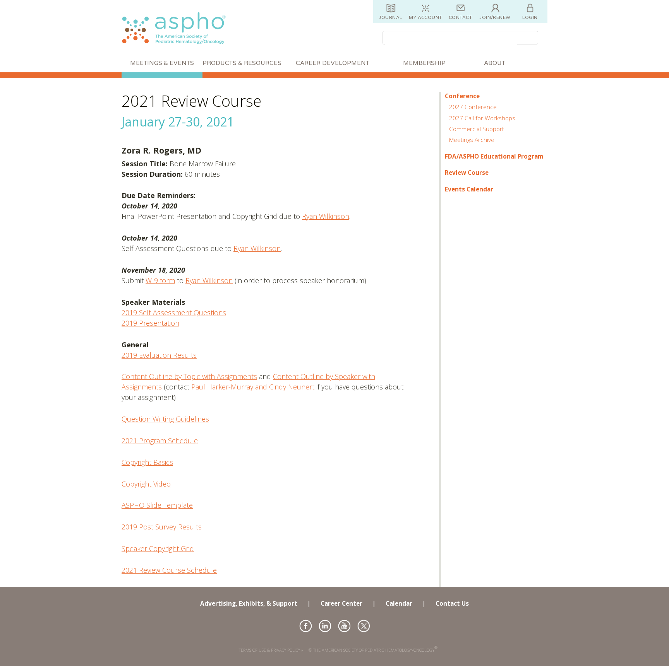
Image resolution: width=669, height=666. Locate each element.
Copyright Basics (147, 462)
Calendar (399, 603)
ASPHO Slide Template (157, 505)
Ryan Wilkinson (325, 216)
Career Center (341, 603)
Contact (460, 17)
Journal (390, 17)
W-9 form (160, 280)
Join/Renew (495, 17)
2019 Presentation (150, 323)
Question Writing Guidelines (165, 419)
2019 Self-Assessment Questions (174, 312)
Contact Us (452, 603)
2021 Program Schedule (160, 440)
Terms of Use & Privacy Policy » (271, 650)
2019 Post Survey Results (162, 526)
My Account (425, 17)
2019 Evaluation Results (159, 355)
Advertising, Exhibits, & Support (248, 603)
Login (529, 17)
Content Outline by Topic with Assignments (189, 376)
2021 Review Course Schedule (169, 570)
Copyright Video (146, 483)
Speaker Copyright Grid (158, 548)
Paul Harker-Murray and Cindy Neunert (252, 386)
